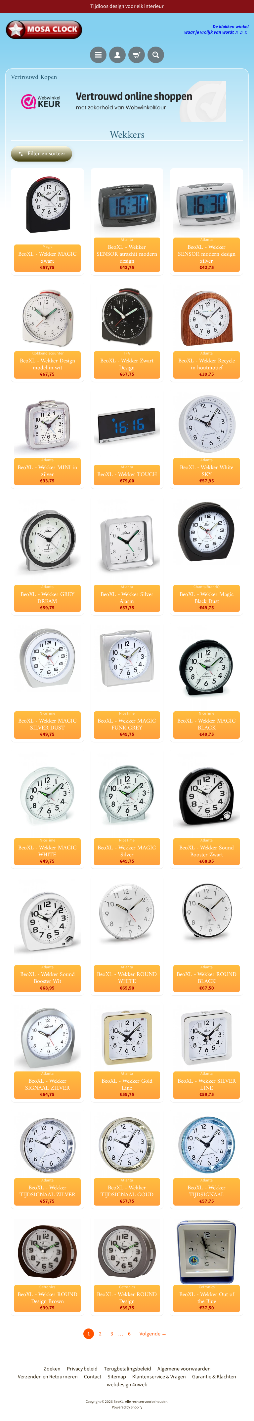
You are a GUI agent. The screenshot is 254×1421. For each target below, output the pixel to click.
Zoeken (52, 1368)
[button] (41, 154)
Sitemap (116, 1376)
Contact (92, 1376)
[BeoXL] (45, 29)
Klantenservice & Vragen (159, 1376)
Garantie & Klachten (214, 1376)
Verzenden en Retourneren (48, 1376)
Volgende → (153, 1333)
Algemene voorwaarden (184, 1368)
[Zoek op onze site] (156, 55)
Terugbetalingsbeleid (127, 1368)
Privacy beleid (82, 1368)
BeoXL (118, 1401)
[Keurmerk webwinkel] (118, 101)
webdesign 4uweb (127, 1384)
